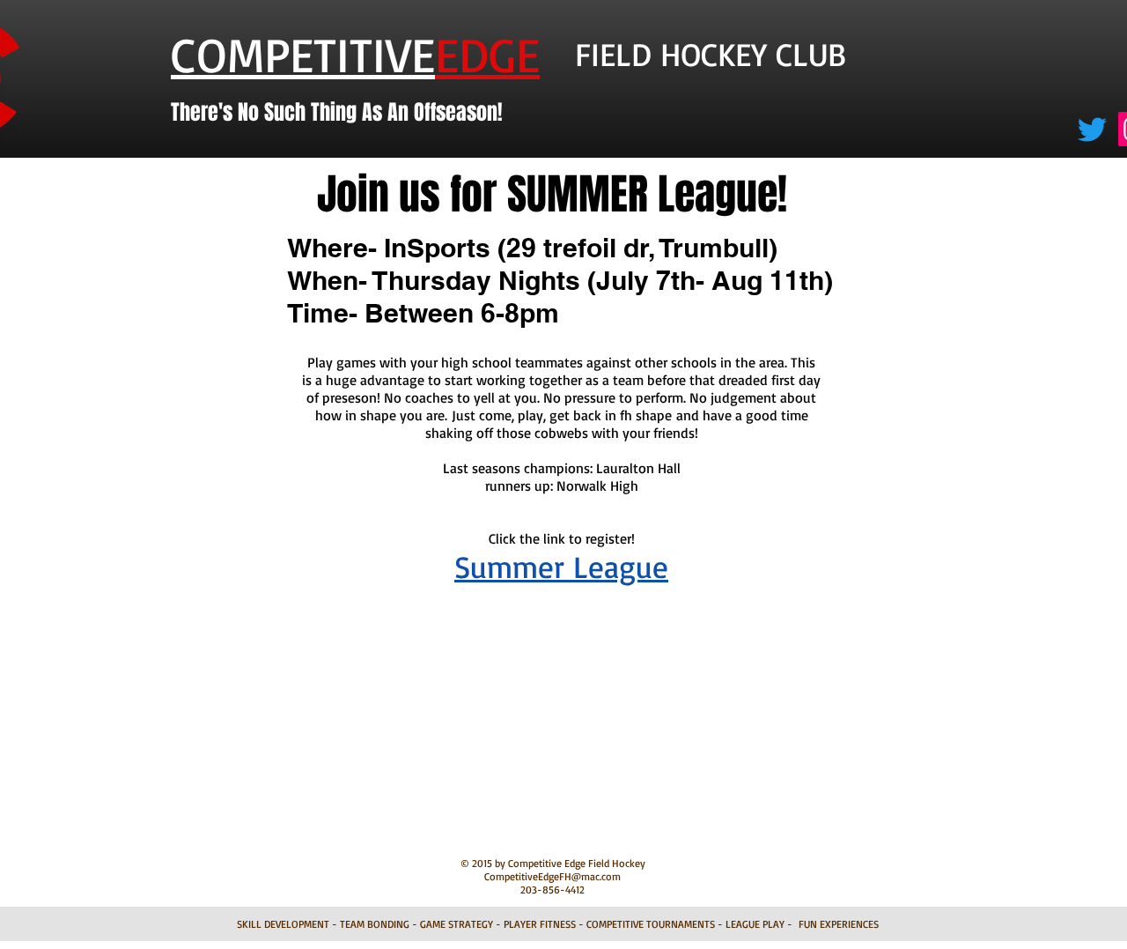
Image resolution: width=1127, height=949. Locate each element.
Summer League (561, 566)
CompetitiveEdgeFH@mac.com (552, 876)
